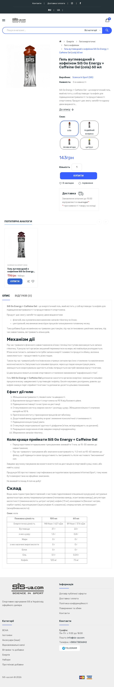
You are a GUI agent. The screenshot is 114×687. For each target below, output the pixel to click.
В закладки (68, 183)
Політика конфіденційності (73, 603)
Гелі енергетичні (87, 41)
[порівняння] (28, 281)
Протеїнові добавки (12, 664)
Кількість (64, 167)
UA (58, 10)
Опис (6, 295)
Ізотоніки (7, 635)
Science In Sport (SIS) (82, 77)
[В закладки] (33, 281)
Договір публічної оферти (72, 593)
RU (49, 10)
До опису (64, 109)
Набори (6, 659)
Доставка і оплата (56, 3)
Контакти (36, 3)
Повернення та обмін (70, 608)
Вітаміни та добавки (13, 650)
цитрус (89, 147)
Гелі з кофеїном (71, 45)
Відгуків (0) (23, 295)
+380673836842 (78, 642)
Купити (78, 175)
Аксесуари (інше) (11, 640)
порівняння (87, 183)
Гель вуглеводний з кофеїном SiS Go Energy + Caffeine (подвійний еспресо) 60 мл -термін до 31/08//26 (20, 270)
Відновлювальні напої (13, 645)
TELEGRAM (71, 648)
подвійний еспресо (89, 132)
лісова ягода (69, 147)
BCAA (5, 630)
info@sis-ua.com (75, 637)
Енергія (70, 41)
